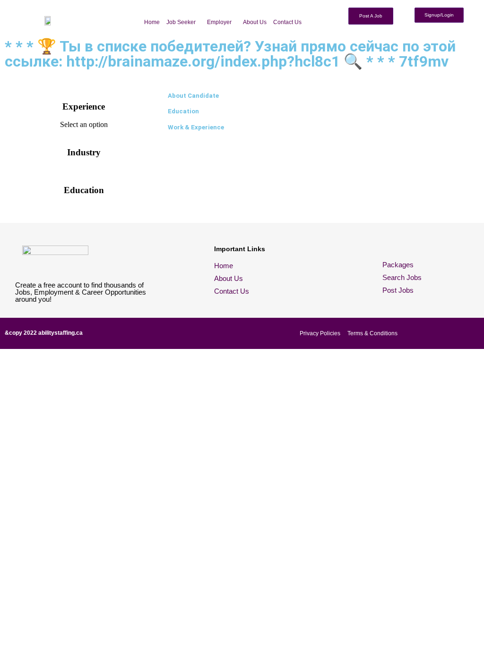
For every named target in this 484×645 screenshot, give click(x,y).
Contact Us (287, 22)
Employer (219, 22)
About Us (255, 22)
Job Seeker (181, 22)
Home (152, 22)
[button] (183, 22)
